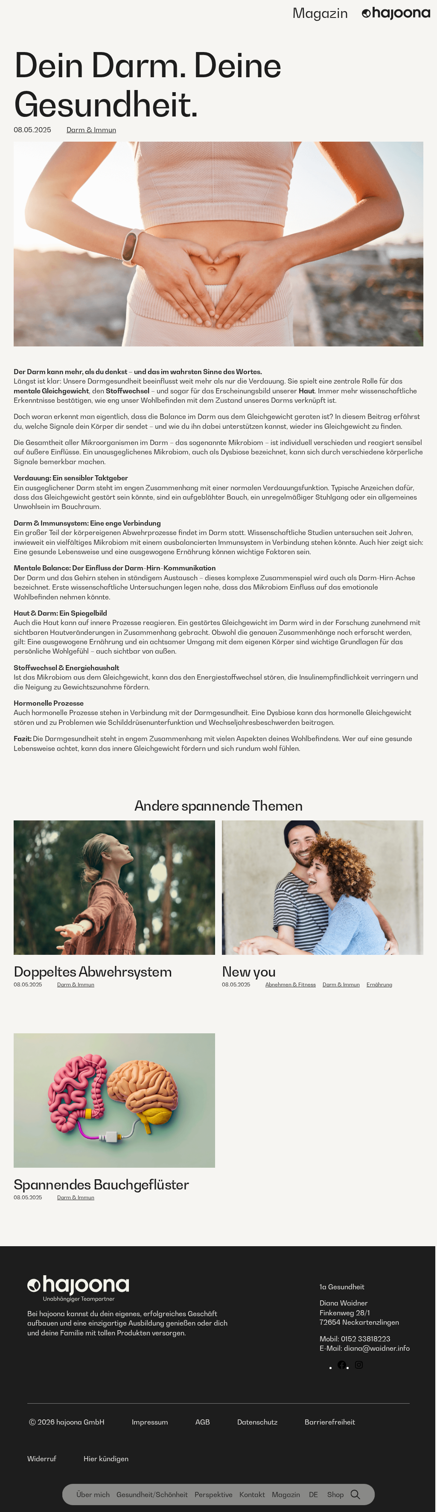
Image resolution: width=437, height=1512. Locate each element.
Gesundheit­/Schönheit (152, 1494)
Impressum (150, 1422)
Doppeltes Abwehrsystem (93, 971)
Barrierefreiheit (330, 1422)
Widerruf (41, 1458)
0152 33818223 (365, 1339)
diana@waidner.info (377, 1348)
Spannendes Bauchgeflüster (101, 1184)
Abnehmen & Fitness (290, 984)
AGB (202, 1422)
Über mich (93, 1494)
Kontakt (252, 1494)
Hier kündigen (106, 1458)
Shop (335, 1494)
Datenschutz (257, 1422)
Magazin (320, 13)
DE (313, 1494)
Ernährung (379, 984)
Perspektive (214, 1494)
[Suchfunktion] (356, 1494)
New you (249, 971)
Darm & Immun (91, 129)
